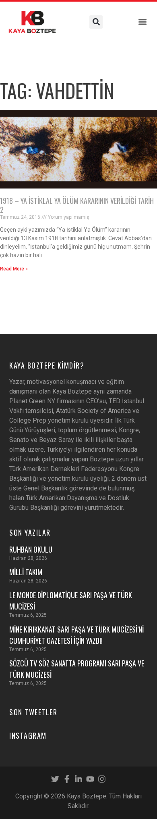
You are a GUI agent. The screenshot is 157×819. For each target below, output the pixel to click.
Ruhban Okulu (30, 549)
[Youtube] (90, 779)
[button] (142, 22)
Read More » (14, 269)
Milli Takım (25, 572)
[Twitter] (55, 779)
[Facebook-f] (67, 779)
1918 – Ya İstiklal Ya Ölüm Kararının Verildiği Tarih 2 (77, 205)
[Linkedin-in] (78, 779)
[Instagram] (102, 779)
